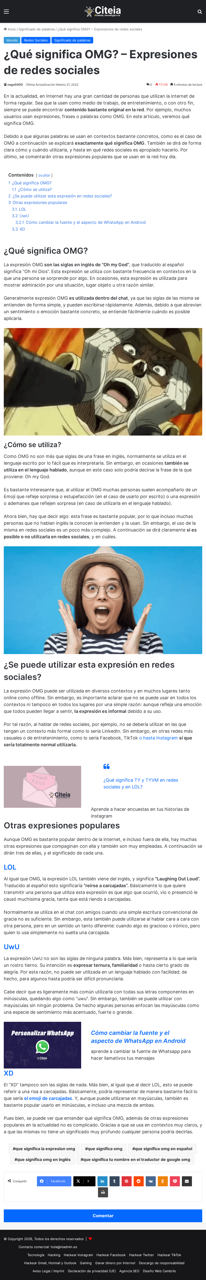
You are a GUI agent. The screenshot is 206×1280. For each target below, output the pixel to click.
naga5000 (15, 84)
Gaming (86, 1263)
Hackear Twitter (141, 1255)
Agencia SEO (129, 1271)
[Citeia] (103, 11)
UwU (12, 947)
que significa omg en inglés (44, 1159)
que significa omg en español (163, 1148)
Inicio (11, 29)
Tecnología (35, 1255)
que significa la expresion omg (45, 1148)
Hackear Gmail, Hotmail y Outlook (50, 1263)
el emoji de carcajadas (48, 1098)
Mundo (12, 40)
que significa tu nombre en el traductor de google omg (136, 1159)
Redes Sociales (36, 40)
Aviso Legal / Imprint (48, 1271)
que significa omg (105, 1148)
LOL (10, 867)
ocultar (44, 175)
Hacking (54, 1255)
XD (9, 1073)
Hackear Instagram (78, 1255)
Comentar (103, 1215)
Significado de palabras (37, 29)
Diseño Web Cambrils (159, 1271)
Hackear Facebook (111, 1255)
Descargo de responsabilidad (161, 1263)
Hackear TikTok (169, 1255)
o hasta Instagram (158, 737)
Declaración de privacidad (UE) (92, 1271)
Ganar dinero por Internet (115, 1263)
